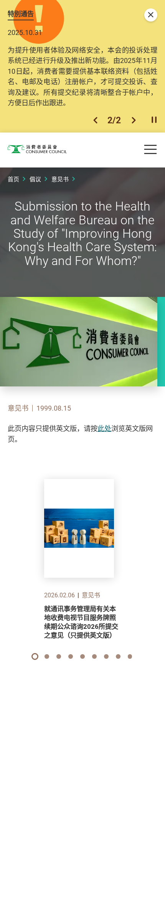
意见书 (60, 179)
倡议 (35, 179)
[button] (95, 120)
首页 (13, 179)
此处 (104, 428)
